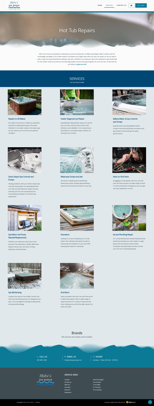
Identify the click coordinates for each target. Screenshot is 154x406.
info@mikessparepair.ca (73, 360)
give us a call (81, 64)
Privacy (37, 402)
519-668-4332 (42, 360)
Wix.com (120, 402)
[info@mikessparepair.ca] (131, 5)
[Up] (150, 402)
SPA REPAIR (14, 5)
